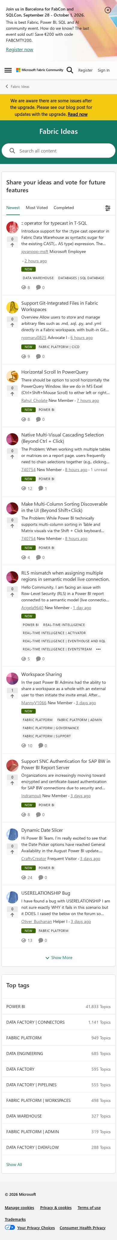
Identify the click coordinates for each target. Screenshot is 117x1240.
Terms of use (89, 1207)
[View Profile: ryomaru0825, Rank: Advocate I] (12, 307)
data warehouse (24, 1116)
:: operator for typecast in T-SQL (54, 223)
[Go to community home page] (39, 70)
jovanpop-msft (34, 251)
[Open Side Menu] (8, 70)
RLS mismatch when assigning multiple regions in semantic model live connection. (65, 576)
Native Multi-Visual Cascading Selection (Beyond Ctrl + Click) (62, 438)
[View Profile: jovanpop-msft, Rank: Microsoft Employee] (12, 227)
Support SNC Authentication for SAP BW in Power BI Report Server (65, 764)
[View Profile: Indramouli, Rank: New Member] (12, 766)
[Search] (70, 70)
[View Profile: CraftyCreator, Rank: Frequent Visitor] (12, 834)
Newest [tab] (13, 207)
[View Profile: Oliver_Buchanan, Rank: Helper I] (12, 897)
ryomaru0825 (33, 337)
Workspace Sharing (41, 674)
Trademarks (15, 1219)
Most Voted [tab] (37, 207)
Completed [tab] (64, 207)
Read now (78, 114)
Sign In (104, 69)
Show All (14, 1164)
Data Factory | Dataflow (32, 1147)
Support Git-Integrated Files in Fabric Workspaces (59, 306)
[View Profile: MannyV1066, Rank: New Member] (12, 679)
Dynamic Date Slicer (42, 830)
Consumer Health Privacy (83, 1227)
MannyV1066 (33, 702)
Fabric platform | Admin (32, 1131)
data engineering (24, 1053)
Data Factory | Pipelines (31, 1084)
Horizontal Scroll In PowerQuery (54, 372)
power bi (15, 1006)
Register (85, 69)
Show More (61, 957)
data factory (20, 1069)
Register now (19, 49)
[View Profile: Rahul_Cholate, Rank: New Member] (12, 376)
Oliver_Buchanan (36, 921)
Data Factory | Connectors (35, 1022)
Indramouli (31, 795)
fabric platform (24, 1038)
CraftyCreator (33, 858)
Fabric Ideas (20, 86)
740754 (28, 469)
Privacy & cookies (56, 1207)
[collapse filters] (107, 207)
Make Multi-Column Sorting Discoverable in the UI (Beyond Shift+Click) (64, 507)
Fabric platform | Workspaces (38, 1100)
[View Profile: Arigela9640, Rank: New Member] (12, 577)
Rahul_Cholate (34, 400)
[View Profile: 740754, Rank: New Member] (12, 439)
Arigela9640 (32, 607)
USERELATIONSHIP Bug (45, 893)
